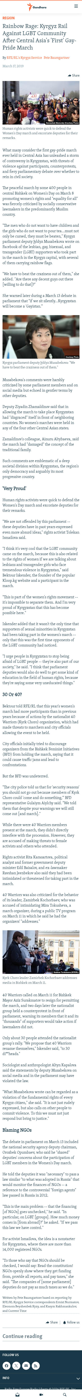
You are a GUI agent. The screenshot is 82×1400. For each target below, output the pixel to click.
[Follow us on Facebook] (7, 1366)
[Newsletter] (17, 1394)
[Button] (74, 75)
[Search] (64, 1394)
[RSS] (36, 1366)
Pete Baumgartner (57, 58)
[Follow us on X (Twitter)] (16, 1366)
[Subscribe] (26, 1366)
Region (9, 18)
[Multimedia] (41, 1394)
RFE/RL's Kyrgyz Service (24, 58)
